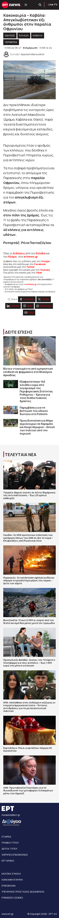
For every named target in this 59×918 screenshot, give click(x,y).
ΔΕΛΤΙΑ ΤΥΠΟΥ (9, 848)
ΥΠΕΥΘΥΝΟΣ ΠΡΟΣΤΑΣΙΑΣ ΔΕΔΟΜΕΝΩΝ (23, 891)
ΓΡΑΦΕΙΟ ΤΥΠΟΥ (10, 842)
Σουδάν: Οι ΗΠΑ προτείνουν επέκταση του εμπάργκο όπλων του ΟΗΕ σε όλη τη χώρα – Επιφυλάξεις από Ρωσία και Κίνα (28, 537)
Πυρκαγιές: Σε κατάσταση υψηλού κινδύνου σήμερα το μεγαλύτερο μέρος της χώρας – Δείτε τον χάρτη (28, 580)
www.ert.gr (7, 913)
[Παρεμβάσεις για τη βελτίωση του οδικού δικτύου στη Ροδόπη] (10, 410)
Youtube (45, 269)
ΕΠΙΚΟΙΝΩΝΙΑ (9, 885)
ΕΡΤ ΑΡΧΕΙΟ (8, 860)
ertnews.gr (31, 284)
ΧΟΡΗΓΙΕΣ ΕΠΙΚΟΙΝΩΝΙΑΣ (15, 854)
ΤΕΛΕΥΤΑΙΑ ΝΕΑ (20, 454)
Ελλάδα (40, 253)
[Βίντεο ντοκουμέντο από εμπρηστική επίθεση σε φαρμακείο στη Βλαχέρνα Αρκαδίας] (29, 350)
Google (45, 261)
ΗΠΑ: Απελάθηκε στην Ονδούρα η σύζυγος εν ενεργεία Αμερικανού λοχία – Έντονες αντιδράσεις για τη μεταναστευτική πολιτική (29, 707)
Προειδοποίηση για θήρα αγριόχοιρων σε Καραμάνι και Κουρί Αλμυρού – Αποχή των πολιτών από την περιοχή (37, 427)
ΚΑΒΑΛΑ (37, 35)
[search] (40, 4)
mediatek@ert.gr (11, 814)
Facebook (40, 264)
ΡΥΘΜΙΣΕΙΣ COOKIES (12, 897)
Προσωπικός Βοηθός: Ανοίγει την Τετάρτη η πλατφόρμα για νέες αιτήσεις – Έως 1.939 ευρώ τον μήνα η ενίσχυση (29, 662)
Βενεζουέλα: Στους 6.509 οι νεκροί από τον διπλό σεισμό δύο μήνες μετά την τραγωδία (29, 622)
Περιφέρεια (11, 42)
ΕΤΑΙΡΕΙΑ (6, 836)
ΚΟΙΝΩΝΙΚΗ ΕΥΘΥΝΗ (12, 879)
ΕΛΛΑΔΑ (24, 35)
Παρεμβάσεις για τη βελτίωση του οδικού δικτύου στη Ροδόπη (34, 411)
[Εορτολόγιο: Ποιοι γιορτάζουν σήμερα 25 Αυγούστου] (29, 730)
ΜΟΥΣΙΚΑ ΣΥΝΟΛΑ (11, 873)
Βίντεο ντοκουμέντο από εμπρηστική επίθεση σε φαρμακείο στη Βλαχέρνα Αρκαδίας (28, 372)
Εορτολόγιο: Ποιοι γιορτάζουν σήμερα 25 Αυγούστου (27, 749)
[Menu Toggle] (25, 5)
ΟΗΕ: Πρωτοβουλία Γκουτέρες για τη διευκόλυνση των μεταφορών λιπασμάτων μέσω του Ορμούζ (28, 790)
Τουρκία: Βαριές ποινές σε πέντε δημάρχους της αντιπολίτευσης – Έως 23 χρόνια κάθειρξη (29, 495)
